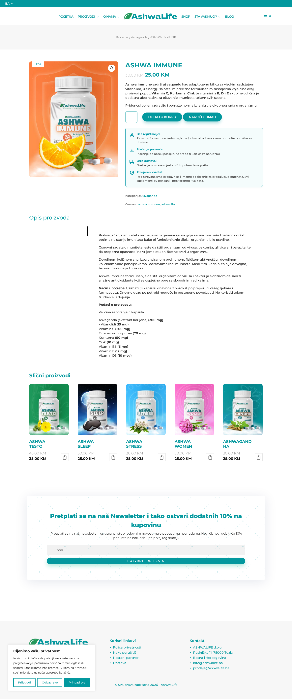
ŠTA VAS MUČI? (205, 16)
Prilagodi (24, 682)
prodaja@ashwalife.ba (211, 668)
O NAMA (109, 16)
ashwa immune (149, 204)
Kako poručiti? (124, 652)
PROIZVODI (86, 16)
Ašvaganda (139, 37)
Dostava (119, 663)
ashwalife (168, 204)
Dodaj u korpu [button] (65, 457)
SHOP (185, 16)
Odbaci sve (50, 682)
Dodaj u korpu (162, 117)
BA (7, 3)
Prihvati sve (77, 682)
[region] (51, 668)
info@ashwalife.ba (208, 663)
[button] (111, 68)
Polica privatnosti (127, 647)
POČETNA (65, 16)
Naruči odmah (202, 117)
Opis (34, 231)
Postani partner (126, 658)
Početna (122, 37)
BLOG (229, 16)
